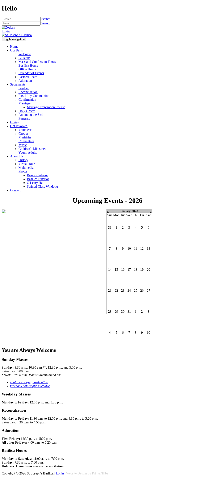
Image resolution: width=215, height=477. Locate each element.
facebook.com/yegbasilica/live (30, 386)
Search (45, 19)
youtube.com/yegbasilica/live (29, 382)
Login (6, 31)
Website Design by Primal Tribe (87, 473)
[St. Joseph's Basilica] (17, 35)
